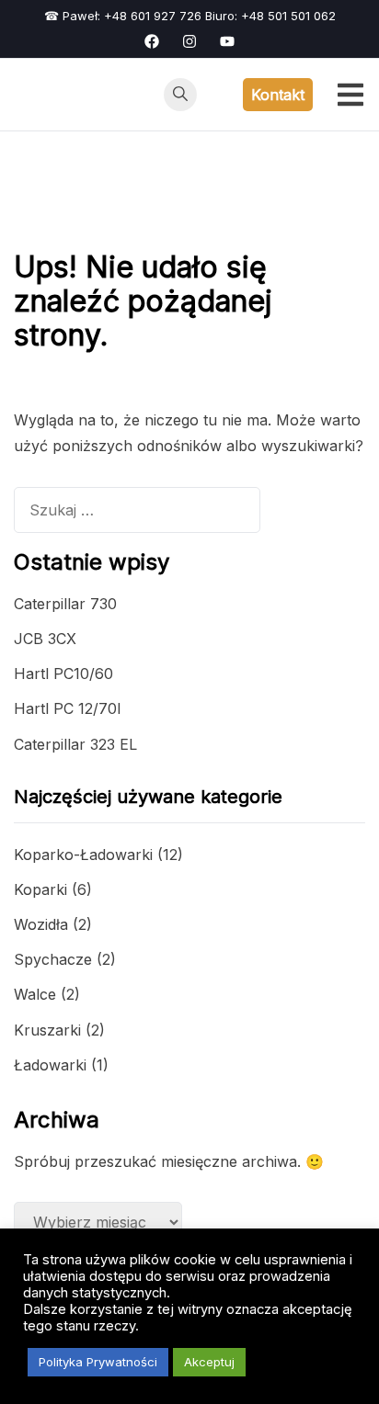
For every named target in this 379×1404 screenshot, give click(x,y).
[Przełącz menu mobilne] (350, 94)
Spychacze (53, 959)
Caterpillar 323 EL (75, 744)
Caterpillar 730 (65, 603)
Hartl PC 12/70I (67, 708)
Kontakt (277, 94)
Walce (35, 994)
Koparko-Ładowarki (83, 854)
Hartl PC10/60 (63, 673)
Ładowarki (50, 1065)
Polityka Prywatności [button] (98, 1361)
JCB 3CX (45, 638)
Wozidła (41, 924)
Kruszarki (47, 1030)
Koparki (40, 889)
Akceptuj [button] (209, 1361)
